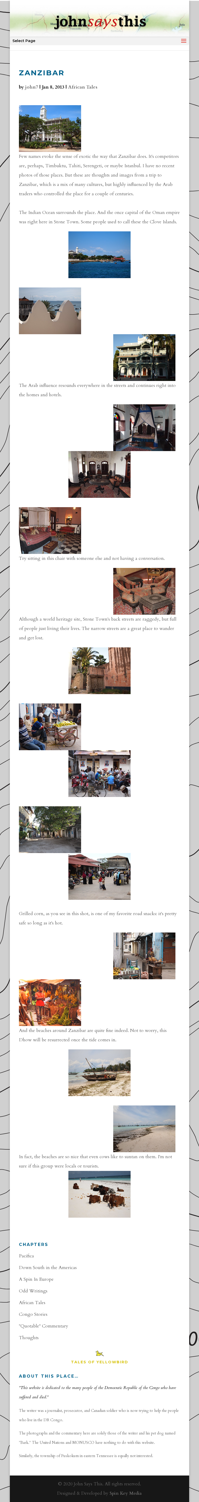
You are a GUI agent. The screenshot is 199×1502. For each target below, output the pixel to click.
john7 (31, 87)
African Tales (82, 87)
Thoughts (29, 1338)
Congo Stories (33, 1314)
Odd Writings (33, 1291)
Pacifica (26, 1256)
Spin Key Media (126, 1493)
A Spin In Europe (36, 1279)
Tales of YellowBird (99, 1362)
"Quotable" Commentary (43, 1326)
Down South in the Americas (48, 1267)
